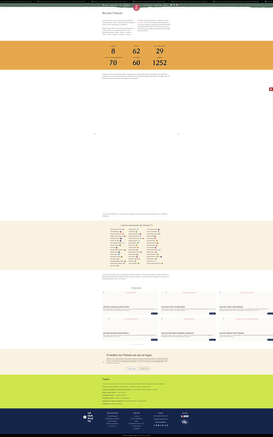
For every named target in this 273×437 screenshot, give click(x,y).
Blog (136, 421)
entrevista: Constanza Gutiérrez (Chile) (116, 307)
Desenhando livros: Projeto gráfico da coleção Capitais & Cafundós (131, 1)
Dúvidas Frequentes (112, 416)
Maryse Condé (114, 252)
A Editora (136, 416)
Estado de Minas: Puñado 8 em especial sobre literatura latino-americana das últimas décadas (218, 1)
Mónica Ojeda (132, 254)
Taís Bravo (131, 261)
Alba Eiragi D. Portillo (116, 229)
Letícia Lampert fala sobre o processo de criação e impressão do (44, 1)
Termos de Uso (112, 426)
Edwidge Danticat (115, 238)
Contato (165, 5)
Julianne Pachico (151, 245)
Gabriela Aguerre (133, 240)
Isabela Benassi (132, 243)
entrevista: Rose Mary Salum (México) (116, 333)
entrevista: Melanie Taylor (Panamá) (231, 333)
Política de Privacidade (112, 423)
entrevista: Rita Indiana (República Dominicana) (177, 333)
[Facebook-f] (161, 425)
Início (106, 5)
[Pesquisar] (174, 5)
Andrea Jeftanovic (114, 231)
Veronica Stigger (133, 263)
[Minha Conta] (171, 5)
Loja (120, 5)
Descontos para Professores (112, 418)
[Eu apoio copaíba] (184, 422)
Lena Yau (112, 247)
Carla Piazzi (132, 231)
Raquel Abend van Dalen (153, 256)
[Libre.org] (184, 416)
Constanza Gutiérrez (134, 234)
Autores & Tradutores (136, 418)
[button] (94, 134)
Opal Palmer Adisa (115, 256)
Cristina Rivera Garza (152, 234)
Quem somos (113, 5)
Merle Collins (113, 254)
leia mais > (154, 313)
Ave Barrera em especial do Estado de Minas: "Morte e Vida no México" (91, 1)
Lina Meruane (150, 247)
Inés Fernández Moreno (116, 243)
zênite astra (113, 265)
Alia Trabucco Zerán (152, 229)
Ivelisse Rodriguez (151, 243)
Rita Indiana (113, 259)
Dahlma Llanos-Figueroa (116, 236)
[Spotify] (163, 425)
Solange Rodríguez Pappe (117, 261)
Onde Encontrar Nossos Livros (136, 423)
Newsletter (136, 428)
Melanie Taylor (151, 252)
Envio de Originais (112, 421)
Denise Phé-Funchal (134, 236)
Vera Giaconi (150, 261)
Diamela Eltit (150, 236)
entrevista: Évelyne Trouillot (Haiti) (173, 307)
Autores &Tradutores (127, 5)
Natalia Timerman (151, 254)
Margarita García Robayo (117, 249)
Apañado (140, 22)
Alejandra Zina (132, 229)
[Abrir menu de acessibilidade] (271, 89)
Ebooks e (156, 5)
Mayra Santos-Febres (134, 252)
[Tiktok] (165, 425)
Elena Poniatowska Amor (135, 238)
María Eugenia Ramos (152, 249)
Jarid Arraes (132, 245)
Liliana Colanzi (132, 247)
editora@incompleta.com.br (160, 416)
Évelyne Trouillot (114, 240)
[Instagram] (154, 425)
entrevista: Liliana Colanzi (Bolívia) (231, 307)
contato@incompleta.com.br (160, 419)
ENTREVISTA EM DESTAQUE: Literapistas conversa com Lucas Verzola (172, 1)
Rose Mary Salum (133, 259)
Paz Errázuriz (132, 256)
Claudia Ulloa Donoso (116, 234)
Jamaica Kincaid (114, 245)
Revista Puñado (147, 5)
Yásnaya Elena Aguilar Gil (154, 263)
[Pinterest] (167, 425)
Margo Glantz (132, 249)
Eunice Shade (150, 238)
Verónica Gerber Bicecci (116, 263)
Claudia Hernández (152, 231)
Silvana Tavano (151, 259)
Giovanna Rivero (151, 240)
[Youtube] (158, 425)
